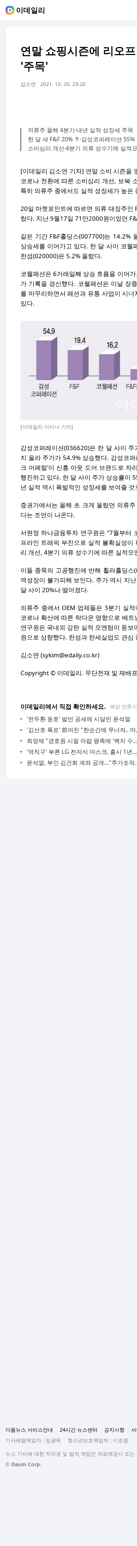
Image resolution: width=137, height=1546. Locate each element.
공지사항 (114, 1429)
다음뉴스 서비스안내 (29, 1429)
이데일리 (30, 10)
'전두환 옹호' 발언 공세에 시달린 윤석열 (78, 719)
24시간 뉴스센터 (79, 1429)
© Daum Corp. (23, 1464)
